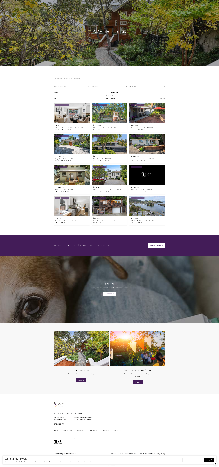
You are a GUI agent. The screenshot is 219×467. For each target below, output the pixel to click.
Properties (80, 430)
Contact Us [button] (109, 294)
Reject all (187, 460)
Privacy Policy (159, 454)
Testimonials (105, 430)
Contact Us (117, 430)
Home (56, 430)
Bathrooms (95, 86)
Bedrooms (132, 86)
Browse (81, 380)
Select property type (60, 86)
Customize (198, 460)
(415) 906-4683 (59, 417)
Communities (93, 430)
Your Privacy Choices (109, 465)
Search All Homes (156, 245)
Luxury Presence (70, 454)
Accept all (209, 460)
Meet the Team (67, 430)
